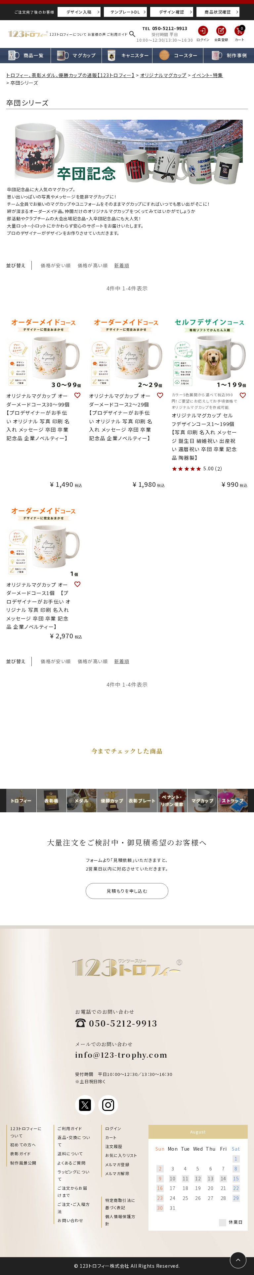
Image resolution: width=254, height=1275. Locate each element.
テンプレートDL (125, 12)
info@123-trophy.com (121, 1054)
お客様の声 (97, 34)
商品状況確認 (218, 12)
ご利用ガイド (117, 34)
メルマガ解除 (117, 1173)
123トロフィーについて (68, 34)
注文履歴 (114, 1146)
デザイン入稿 (79, 12)
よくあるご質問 (71, 1163)
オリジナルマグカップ (163, 75)
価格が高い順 (93, 265)
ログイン (113, 1128)
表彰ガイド (20, 1153)
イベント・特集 (207, 75)
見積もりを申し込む (127, 891)
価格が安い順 (56, 265)
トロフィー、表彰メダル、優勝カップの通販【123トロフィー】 (70, 75)
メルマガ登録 (117, 1164)
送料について (70, 1153)
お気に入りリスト (121, 1155)
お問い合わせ (70, 1220)
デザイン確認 (171, 12)
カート (111, 1137)
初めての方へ (23, 1144)
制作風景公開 (23, 1163)
